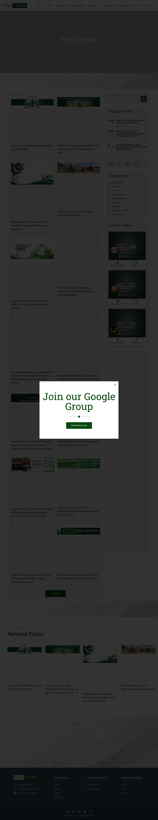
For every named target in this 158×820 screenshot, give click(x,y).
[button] (79, 425)
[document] (79, 410)
